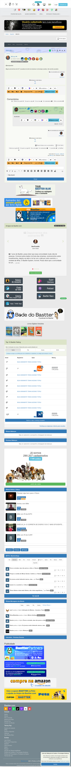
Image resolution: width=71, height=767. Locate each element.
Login (55, 4)
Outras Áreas (46, 605)
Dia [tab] (9, 559)
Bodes (17, 550)
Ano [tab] (24, 559)
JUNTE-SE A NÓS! (35, 484)
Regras (6, 749)
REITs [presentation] (57, 350)
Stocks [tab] (55, 559)
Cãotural (6, 733)
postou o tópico (29, 610)
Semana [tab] (15, 559)
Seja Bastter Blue (9, 735)
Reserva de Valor (9, 719)
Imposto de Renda (9, 723)
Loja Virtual (7, 740)
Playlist (25, 550)
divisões (64, 298)
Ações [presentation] (13, 350)
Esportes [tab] (35, 562)
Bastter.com (24, 761)
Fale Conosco (8, 745)
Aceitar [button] (55, 764)
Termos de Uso (8, 756)
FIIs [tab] (51, 559)
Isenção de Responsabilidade (12, 750)
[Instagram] (9, 708)
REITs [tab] (60, 559)
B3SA (36, 416)
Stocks (6, 716)
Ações (6, 714)
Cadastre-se (63, 4)
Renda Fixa (7, 721)
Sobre (6, 747)
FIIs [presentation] (28, 350)
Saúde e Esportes (9, 731)
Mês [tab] (20, 559)
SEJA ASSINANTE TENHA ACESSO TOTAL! (29, 362)
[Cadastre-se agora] (35, 25)
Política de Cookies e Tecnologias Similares (16, 752)
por (37, 569)
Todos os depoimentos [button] (35, 273)
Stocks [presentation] (42, 350)
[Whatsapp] (13, 708)
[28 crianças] (38, 4)
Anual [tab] (28, 559)
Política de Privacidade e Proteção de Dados (16, 754)
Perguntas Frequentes (10, 742)
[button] (6, 4)
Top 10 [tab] (40, 559)
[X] (25, 708)
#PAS (5, 730)
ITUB (36, 370)
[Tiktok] (17, 708)
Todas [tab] (22, 605)
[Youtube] (29, 708)
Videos (10, 550)
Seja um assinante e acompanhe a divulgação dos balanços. (35, 435)
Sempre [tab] (34, 559)
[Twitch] (21, 708)
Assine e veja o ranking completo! (35, 420)
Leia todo (17, 263)
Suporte (6, 743)
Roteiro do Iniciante (9, 728)
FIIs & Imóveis (8, 718)
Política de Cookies (64, 761)
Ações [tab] (46, 559)
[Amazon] (6, 708)
